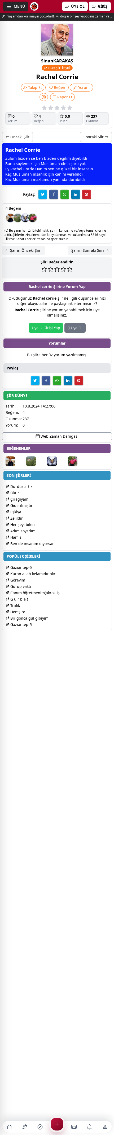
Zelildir (16, 518)
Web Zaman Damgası (59, 436)
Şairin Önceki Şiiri (25, 250)
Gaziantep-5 (20, 567)
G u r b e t (18, 599)
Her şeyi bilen (22, 524)
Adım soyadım (22, 530)
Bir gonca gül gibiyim (29, 618)
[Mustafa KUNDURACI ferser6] (25, 218)
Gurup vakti (20, 586)
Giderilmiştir (21, 505)
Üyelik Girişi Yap (46, 327)
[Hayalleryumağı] (18, 218)
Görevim (17, 580)
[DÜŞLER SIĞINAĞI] (10, 218)
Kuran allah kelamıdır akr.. (33, 573)
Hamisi (16, 537)
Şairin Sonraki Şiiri (88, 250)
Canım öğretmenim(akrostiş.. (35, 592)
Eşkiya (15, 511)
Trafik (14, 605)
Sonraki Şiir (94, 136)
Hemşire (17, 611)
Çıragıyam (18, 499)
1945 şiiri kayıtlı (59, 68)
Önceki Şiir (19, 136)
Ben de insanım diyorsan (32, 543)
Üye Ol (76, 327)
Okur (14, 492)
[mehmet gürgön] (32, 218)
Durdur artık (20, 486)
